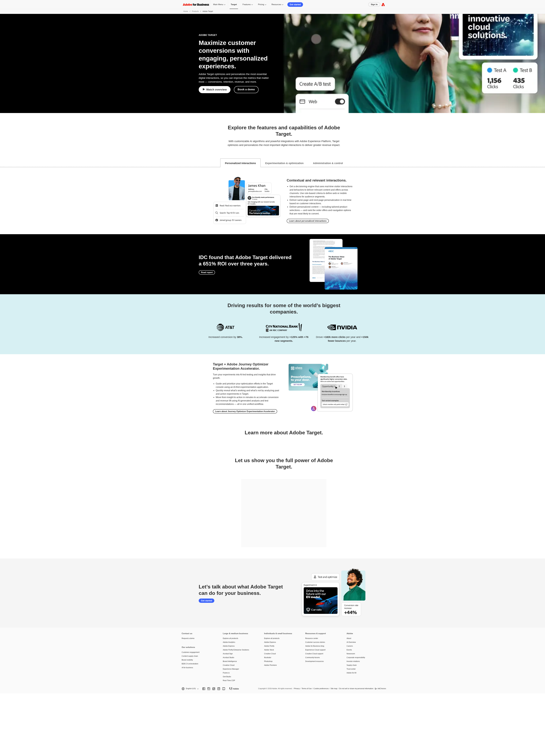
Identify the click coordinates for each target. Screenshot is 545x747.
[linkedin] (218, 688)
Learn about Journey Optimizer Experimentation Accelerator (245, 411)
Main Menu (218, 4)
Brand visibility (187, 660)
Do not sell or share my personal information (356, 689)
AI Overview (351, 642)
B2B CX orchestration (190, 664)
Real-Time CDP (229, 680)
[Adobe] (383, 4)
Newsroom (351, 654)
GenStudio (227, 677)
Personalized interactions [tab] (240, 163)
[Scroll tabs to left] (2, 162)
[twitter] (213, 688)
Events (349, 650)
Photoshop (268, 661)
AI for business (187, 668)
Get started (295, 4)
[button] (190, 689)
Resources (276, 4)
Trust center (351, 669)
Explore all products (230, 638)
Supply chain (352, 665)
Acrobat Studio (228, 658)
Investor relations (353, 661)
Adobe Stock (269, 650)
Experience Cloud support (315, 650)
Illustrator (267, 658)
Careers (350, 646)
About (349, 638)
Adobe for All (351, 673)
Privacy (297, 689)
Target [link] (234, 4)
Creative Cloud (228, 665)
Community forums (312, 658)
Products (195, 11)
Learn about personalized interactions (308, 221)
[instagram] (208, 688)
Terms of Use (307, 689)
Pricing (261, 4)
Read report (207, 272)
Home (185, 11)
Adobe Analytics (229, 642)
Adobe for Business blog (314, 646)
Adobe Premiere (270, 665)
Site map (334, 689)
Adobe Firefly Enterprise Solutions (236, 650)
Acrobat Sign (228, 654)
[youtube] (223, 688)
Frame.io (226, 673)
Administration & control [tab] (328, 163)
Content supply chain (190, 656)
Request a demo (188, 638)
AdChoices (382, 689)
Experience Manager (231, 669)
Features (247, 4)
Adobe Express (229, 646)
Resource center (311, 638)
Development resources (314, 661)
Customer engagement (190, 652)
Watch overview (216, 89)
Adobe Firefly (269, 646)
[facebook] (203, 688)
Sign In (374, 4)
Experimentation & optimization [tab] (284, 163)
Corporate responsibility (356, 658)
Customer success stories (315, 642)
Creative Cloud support (314, 654)
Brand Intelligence (230, 661)
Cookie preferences (321, 689)
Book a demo (246, 89)
